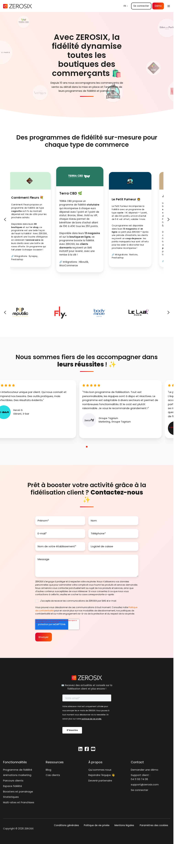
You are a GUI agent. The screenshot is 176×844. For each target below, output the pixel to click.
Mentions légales (124, 825)
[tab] (76, 447)
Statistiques (11, 797)
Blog (48, 769)
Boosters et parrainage (18, 791)
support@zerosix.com (145, 784)
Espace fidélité (12, 786)
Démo (158, 6)
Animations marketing (17, 775)
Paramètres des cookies (154, 825)
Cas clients (53, 775)
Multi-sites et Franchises (18, 802)
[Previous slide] (5, 219)
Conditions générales (66, 825)
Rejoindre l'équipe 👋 (101, 775)
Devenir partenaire (100, 780)
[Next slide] (168, 219)
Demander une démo (144, 769)
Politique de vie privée (96, 825)
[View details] (80, 749)
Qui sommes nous (99, 769)
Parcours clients (13, 780)
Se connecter (141, 6)
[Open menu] (168, 6)
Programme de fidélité (17, 769)
